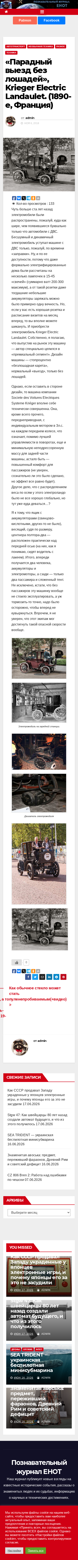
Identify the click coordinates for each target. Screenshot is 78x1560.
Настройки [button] (14, 1550)
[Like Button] (16, 962)
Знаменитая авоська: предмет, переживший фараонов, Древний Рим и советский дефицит (37, 1159)
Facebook (51, 20)
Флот (39, 1349)
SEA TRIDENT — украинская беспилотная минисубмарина (31, 1362)
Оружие (27, 1349)
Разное (60, 46)
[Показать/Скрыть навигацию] (42, 12)
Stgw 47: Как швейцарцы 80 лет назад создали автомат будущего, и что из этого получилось (37, 1119)
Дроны (16, 1349)
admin (30, 118)
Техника (11, 53)
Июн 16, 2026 (23, 1377)
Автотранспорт (15, 46)
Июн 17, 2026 (23, 1290)
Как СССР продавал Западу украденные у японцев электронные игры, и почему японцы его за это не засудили (38, 1270)
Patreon (25, 20)
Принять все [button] (35, 1550)
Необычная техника (40, 46)
